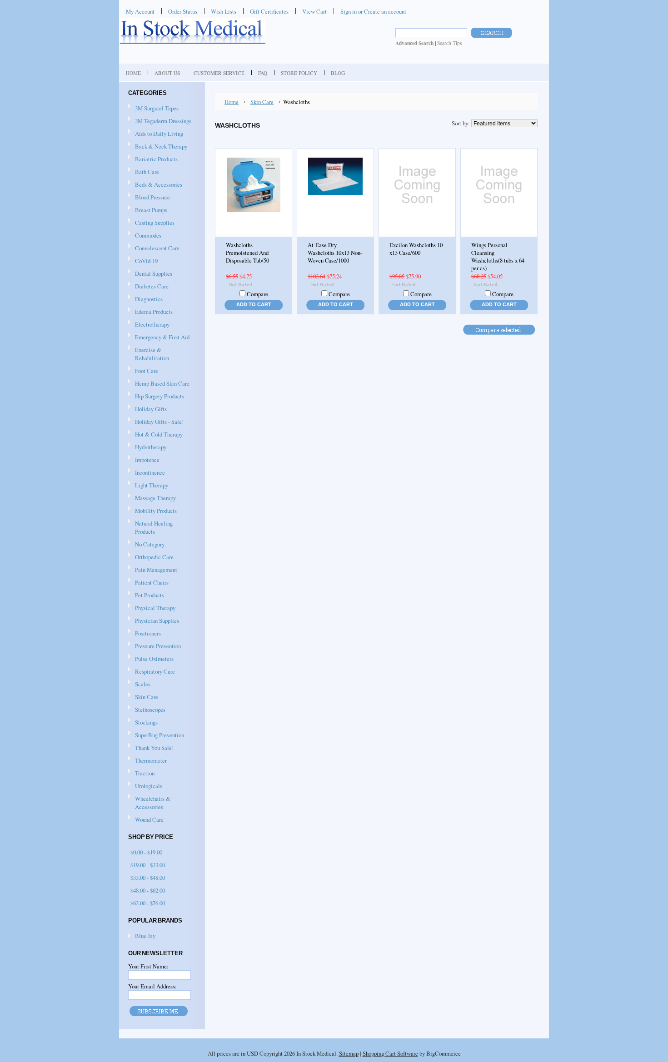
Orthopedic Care (151, 557)
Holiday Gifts (147, 409)
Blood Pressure (149, 197)
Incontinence (146, 472)
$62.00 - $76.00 (147, 903)
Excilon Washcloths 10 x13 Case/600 (416, 249)
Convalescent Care (153, 248)
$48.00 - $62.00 (147, 890)
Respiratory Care (151, 671)
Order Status (182, 11)
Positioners (144, 633)
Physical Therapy (151, 608)
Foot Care (143, 371)
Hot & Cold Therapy (155, 434)
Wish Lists (223, 11)
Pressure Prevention (154, 646)
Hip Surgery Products (156, 396)
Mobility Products (152, 511)
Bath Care (143, 172)
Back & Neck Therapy (157, 146)
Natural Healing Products (154, 527)
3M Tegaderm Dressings (159, 121)
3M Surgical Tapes (153, 108)
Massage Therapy (152, 498)
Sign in (348, 11)
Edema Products (150, 312)
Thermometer (151, 760)
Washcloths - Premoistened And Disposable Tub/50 (247, 252)
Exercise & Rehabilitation (148, 354)
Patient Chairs (148, 582)
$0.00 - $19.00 (146, 852)
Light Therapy (151, 485)
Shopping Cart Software (390, 1053)
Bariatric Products (153, 159)
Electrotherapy (148, 324)
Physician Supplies (153, 620)
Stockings (143, 722)
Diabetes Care (148, 286)
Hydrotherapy (147, 447)
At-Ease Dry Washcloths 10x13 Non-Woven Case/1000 (335, 252)
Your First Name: (148, 966)
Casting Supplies (151, 223)
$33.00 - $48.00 (147, 877)
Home (231, 102)
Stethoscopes (146, 710)
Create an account (385, 11)
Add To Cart (253, 304)
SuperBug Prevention (156, 735)
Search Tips (449, 43)
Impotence (144, 460)
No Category (150, 544)
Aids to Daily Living (155, 134)
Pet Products (149, 595)
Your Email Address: (152, 986)
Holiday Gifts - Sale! (159, 421)
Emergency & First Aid (158, 337)
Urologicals (145, 786)
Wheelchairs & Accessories (149, 802)
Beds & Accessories (155, 184)
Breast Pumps (147, 210)
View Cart (314, 11)
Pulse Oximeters (154, 659)
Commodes (144, 235)
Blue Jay (145, 936)
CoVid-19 (146, 261)
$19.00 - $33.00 (147, 865)
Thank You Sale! (154, 748)
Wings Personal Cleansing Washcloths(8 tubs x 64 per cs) (497, 256)
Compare (257, 294)
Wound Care (146, 819)
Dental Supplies (150, 273)
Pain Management (156, 570)
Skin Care (143, 697)
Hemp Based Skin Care (162, 383)
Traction (141, 773)
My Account (140, 11)
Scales (139, 684)
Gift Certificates (269, 11)
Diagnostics (145, 299)
